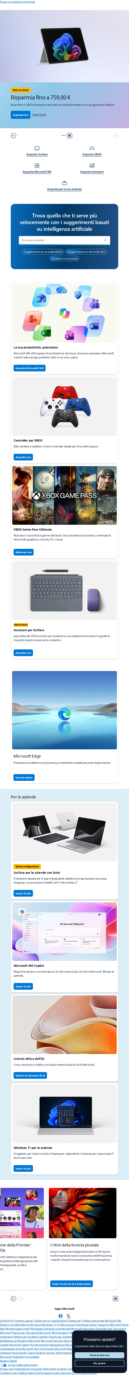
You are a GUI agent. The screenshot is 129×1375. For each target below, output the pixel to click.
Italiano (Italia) (8, 1361)
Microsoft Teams (19, 1345)
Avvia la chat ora (99, 1355)
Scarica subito (24, 777)
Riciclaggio (37, 1329)
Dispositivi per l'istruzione (110, 1329)
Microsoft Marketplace (68, 1349)
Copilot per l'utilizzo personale (86, 1321)
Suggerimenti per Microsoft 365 (86, 251)
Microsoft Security (52, 1341)
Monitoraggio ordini (18, 1329)
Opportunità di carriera (41, 1353)
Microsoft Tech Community (37, 1349)
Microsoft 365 (113, 1321)
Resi (2, 1329)
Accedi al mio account (64, 258)
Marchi (32, 1373)
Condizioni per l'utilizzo (14, 1373)
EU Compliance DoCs (84, 1373)
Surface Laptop (24, 1321)
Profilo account (66, 1325)
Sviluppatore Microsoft (63, 1345)
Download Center (86, 1325)
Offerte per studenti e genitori (31, 1337)
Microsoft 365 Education (53, 1333)
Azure (67, 1341)
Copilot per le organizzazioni (50, 1321)
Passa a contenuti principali (17, 2)
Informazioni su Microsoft (71, 1353)
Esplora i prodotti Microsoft (16, 1325)
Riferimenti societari (55, 1369)
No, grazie (99, 1363)
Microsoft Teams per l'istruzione (19, 1333)
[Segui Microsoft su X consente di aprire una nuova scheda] (68, 1316)
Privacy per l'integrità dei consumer (21, 1369)
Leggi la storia (24, 1283)
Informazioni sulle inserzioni (54, 1373)
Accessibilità (32, 1357)
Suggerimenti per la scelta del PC (43, 251)
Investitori (18, 1357)
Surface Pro (7, 1321)
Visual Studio (19, 1353)
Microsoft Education (82, 1329)
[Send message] (105, 240)
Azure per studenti (61, 1337)
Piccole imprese (39, 1345)
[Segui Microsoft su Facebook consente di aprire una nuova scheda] (60, 1316)
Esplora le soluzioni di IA (30, 1075)
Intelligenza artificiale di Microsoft (20, 1341)
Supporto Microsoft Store (113, 1325)
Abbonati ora (24, 552)
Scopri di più (39, 114)
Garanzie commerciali (57, 1329)
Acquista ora (20, 114)
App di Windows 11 (45, 1325)
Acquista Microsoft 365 (30, 368)
